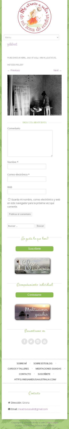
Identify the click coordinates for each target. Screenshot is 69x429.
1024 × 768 (38, 58)
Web (9, 187)
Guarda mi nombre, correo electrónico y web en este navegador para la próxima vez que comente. (33, 203)
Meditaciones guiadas (48, 368)
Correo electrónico (18, 174)
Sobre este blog (42, 363)
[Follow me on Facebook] (24, 341)
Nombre (12, 162)
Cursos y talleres (18, 368)
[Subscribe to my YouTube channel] (45, 341)
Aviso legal (52, 422)
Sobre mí (22, 363)
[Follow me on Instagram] (38, 341)
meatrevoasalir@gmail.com (33, 409)
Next (57, 70)
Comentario (13, 128)
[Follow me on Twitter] (31, 341)
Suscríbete (44, 373)
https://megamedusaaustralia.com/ (35, 379)
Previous (13, 70)
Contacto (25, 373)
